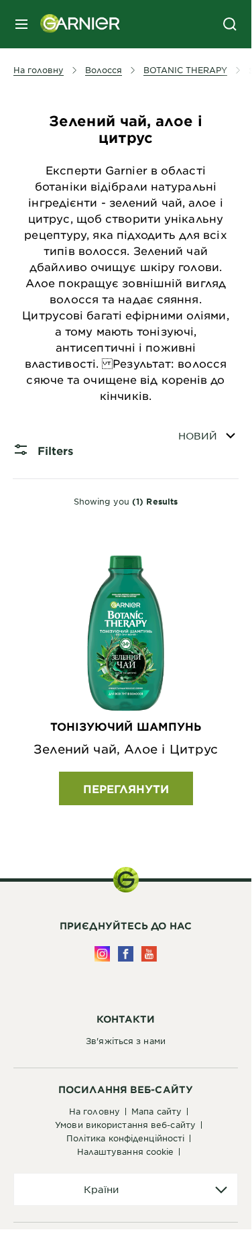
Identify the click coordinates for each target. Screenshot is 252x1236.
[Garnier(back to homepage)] (75, 24)
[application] (125, 1189)
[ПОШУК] (230, 24)
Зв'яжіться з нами (126, 1040)
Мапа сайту (156, 1111)
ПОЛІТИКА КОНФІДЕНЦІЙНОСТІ (125, 1138)
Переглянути (126, 788)
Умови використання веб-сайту (125, 1124)
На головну (94, 1111)
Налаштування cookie (125, 1151)
